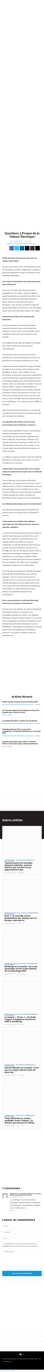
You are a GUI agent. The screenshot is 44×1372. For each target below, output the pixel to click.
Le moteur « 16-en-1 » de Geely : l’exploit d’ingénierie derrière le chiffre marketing (21, 1019)
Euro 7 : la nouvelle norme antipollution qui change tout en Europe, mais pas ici (21, 918)
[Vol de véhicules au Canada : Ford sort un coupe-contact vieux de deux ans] (22, 1046)
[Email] (27, 248)
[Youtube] (9, 1366)
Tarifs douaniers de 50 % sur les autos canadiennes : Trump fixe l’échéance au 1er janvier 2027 (21, 731)
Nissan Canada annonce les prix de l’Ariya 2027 (20, 702)
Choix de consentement (7, 1371)
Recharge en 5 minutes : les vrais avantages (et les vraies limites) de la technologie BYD (21, 968)
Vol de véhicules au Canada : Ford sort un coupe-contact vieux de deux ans (21, 1069)
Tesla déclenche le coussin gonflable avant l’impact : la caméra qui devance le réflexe (19, 1120)
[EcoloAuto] (11, 241)
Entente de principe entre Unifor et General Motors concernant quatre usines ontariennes (20, 743)
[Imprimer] (32, 248)
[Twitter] (17, 248)
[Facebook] (11, 248)
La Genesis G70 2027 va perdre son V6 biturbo (19, 721)
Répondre (12, 1210)
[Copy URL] (37, 248)
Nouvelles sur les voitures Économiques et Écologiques (17, 704)
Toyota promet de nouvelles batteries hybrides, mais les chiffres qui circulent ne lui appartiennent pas (18, 866)
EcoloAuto (19, 241)
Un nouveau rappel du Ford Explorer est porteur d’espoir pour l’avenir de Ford (20, 711)
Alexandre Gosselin (10, 872)
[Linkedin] (22, 248)
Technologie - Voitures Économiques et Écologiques (21, 243)
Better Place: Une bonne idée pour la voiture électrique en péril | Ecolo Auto (25, 1194)
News (3, 715)
